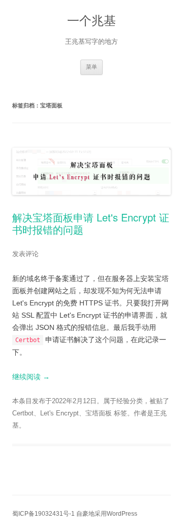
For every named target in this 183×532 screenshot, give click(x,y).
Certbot (23, 413)
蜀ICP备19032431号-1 (43, 513)
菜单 (91, 67)
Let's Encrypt (59, 413)
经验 (123, 401)
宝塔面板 (98, 413)
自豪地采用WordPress (106, 513)
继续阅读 (31, 377)
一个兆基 (91, 20)
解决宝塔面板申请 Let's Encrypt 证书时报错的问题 (90, 223)
